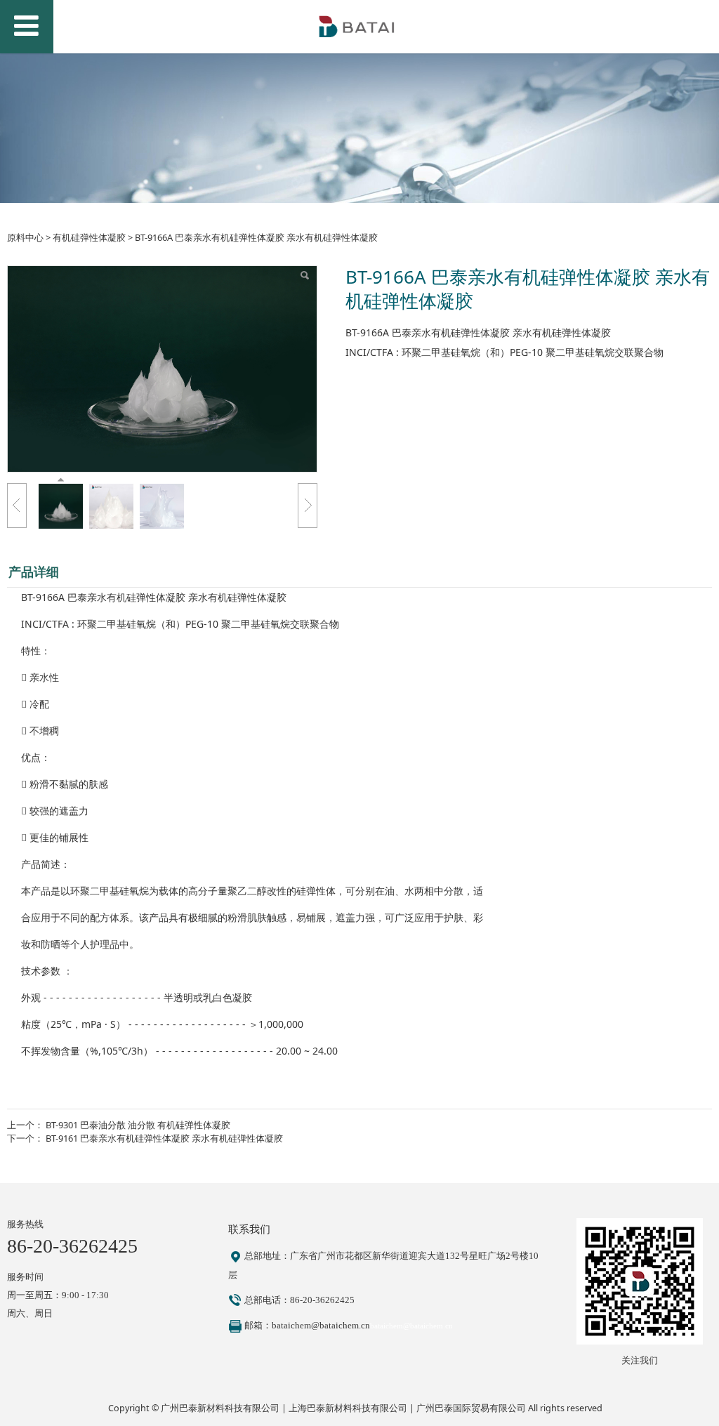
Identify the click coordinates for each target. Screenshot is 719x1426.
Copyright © (134, 1408)
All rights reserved (565, 1408)
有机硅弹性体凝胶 (89, 237)
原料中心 (25, 237)
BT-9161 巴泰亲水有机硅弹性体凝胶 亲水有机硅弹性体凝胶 (164, 1138)
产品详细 (33, 571)
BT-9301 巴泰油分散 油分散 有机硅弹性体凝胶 (138, 1124)
